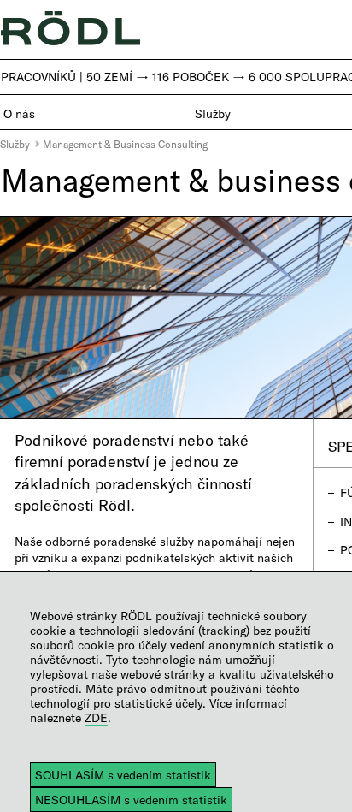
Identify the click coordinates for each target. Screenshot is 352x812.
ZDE (96, 717)
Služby (15, 144)
